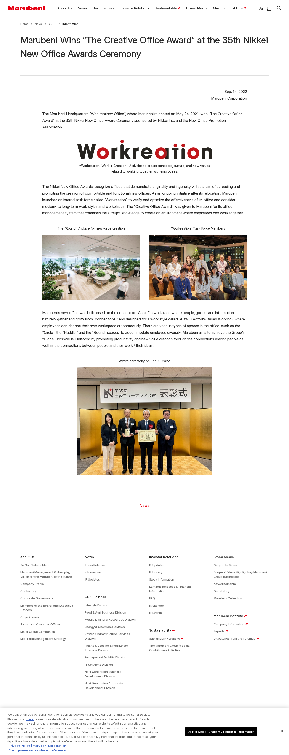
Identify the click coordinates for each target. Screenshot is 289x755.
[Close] (282, 731)
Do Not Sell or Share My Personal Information (221, 731)
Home (24, 24)
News (39, 24)
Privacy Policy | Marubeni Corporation (37, 746)
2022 (52, 24)
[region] (144, 731)
